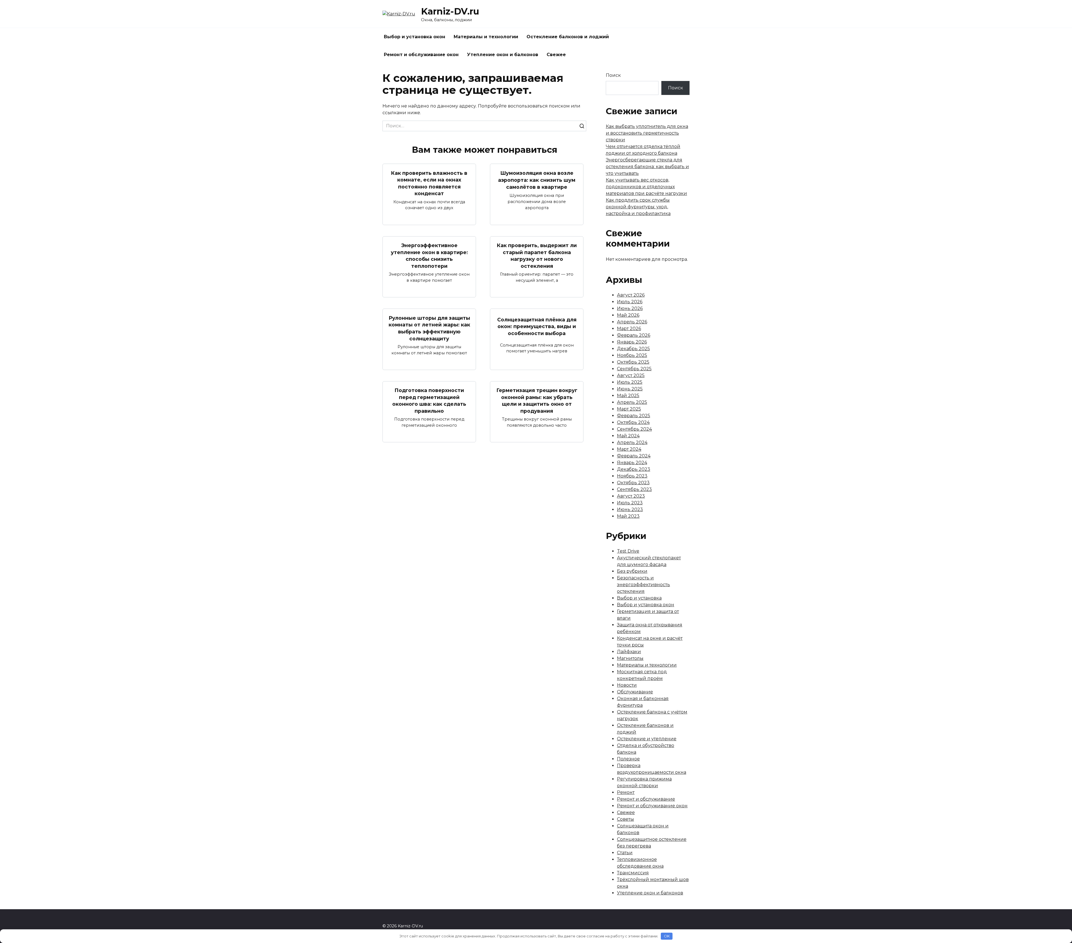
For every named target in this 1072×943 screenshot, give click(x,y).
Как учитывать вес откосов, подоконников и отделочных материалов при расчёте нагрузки (646, 186)
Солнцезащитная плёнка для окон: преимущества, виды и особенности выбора (536, 326)
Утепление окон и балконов (502, 54)
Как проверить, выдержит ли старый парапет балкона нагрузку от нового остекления (537, 255)
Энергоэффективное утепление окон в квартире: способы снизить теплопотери (429, 255)
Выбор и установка (639, 598)
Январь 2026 (632, 342)
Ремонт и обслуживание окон (421, 54)
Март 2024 (629, 449)
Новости (627, 685)
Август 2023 (631, 496)
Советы (625, 819)
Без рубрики (632, 571)
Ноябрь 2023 (632, 476)
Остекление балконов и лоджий (568, 36)
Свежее (556, 54)
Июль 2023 (630, 502)
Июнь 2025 (630, 388)
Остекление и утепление (646, 738)
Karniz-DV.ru (450, 11)
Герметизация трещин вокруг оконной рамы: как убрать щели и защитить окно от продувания (536, 400)
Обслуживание (635, 691)
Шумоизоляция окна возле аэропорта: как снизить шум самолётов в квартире (536, 180)
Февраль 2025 (633, 415)
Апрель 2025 (632, 402)
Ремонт (626, 792)
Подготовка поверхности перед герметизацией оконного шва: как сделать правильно (429, 400)
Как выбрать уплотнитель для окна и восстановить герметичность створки (647, 133)
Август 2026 (631, 295)
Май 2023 (628, 516)
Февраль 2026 (633, 335)
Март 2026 (629, 328)
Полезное (628, 758)
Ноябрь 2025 (632, 355)
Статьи (625, 852)
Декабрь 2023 (633, 469)
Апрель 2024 (632, 442)
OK (667, 936)
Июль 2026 (629, 301)
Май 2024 (628, 435)
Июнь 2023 (630, 509)
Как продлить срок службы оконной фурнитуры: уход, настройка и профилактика (638, 206)
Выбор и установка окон (414, 36)
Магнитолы (630, 658)
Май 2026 (628, 315)
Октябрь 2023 (633, 482)
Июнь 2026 (630, 308)
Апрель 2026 (632, 321)
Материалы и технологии (486, 36)
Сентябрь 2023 (634, 489)
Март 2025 (629, 409)
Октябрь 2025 (633, 362)
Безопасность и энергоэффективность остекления (643, 584)
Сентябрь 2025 (634, 368)
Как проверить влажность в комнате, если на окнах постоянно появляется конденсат (429, 183)
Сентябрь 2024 (634, 429)
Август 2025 (631, 375)
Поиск (613, 75)
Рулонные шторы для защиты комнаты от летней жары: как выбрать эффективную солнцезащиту (429, 328)
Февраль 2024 (633, 456)
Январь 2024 (632, 462)
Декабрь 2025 (633, 348)
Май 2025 (628, 395)
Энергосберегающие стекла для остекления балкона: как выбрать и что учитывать (647, 166)
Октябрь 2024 (633, 422)
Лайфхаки (629, 651)
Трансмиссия (633, 872)
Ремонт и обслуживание (646, 799)
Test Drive (628, 551)
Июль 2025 (629, 382)
